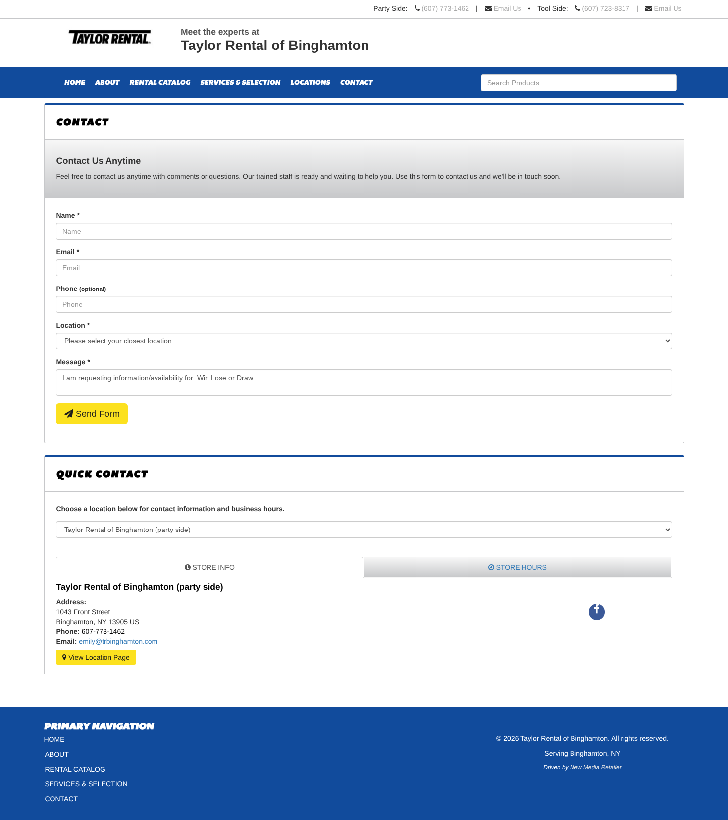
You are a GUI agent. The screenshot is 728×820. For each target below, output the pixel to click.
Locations (310, 82)
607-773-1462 (103, 631)
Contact (356, 82)
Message (73, 362)
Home (74, 82)
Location (73, 325)
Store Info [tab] (213, 567)
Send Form (96, 414)
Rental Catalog (159, 82)
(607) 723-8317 (605, 8)
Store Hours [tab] (520, 567)
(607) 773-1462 (445, 8)
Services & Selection (240, 82)
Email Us (507, 8)
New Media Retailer (596, 767)
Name (67, 215)
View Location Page (97, 657)
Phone (81, 288)
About (107, 82)
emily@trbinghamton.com (118, 641)
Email (67, 252)
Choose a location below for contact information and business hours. (170, 509)
